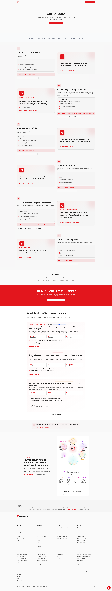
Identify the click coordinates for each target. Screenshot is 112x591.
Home (53, 1)
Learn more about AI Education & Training (26, 153)
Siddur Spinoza (80, 560)
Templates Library (40, 529)
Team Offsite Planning (41, 558)
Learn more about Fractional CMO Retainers (27, 78)
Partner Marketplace (41, 532)
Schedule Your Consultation (55, 299)
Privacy (34, 586)
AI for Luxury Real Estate (21, 558)
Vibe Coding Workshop (41, 556)
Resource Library (40, 527)
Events (38, 544)
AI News (38, 540)
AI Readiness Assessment (82, 527)
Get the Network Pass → (41, 474)
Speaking (19, 532)
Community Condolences (82, 558)
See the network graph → (62, 509)
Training (18, 536)
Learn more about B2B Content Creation (66, 191)
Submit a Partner (40, 534)
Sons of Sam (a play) (81, 566)
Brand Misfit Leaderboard (62, 536)
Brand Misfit (59, 534)
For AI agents (45, 586)
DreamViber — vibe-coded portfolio (84, 554)
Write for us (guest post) (41, 536)
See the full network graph (28, 474)
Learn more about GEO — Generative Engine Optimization (29, 228)
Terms (37, 586)
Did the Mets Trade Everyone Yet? (83, 571)
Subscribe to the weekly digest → (84, 509)
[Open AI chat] (109, 588)
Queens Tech (39, 564)
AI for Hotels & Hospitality (22, 554)
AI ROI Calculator (80, 532)
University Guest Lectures (42, 560)
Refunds (41, 586)
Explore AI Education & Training (66, 146)
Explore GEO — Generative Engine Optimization (69, 222)
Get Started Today (55, 23)
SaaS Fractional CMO (21, 562)
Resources (70, 1)
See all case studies (55, 414)
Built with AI (77, 1)
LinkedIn (18, 576)
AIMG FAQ (39, 546)
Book (58, 560)
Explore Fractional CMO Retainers (67, 70)
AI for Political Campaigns (22, 560)
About (57, 1)
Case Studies (19, 534)
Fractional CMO (20, 529)
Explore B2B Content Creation (25, 183)
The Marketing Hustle (61, 529)
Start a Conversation (90, 1)
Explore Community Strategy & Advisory (27, 110)
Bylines (58, 558)
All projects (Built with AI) (81, 552)
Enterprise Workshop (41, 552)
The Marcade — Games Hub (62, 527)
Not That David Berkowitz (82, 568)
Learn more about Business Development (66, 264)
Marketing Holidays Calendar (82, 534)
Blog (38, 538)
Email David (19, 578)
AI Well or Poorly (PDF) (81, 538)
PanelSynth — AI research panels (83, 556)
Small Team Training (41, 554)
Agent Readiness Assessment (82, 529)
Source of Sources (80, 536)
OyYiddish (79, 564)
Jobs (38, 542)
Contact (82, 1)
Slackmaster (59, 532)
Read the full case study (34, 346)
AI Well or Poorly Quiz (81, 540)
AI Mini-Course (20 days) (81, 542)
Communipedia (80, 562)
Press (58, 556)
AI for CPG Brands (20, 552)
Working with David (20, 538)
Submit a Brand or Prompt (62, 538)
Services (18, 527)
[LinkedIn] (94, 586)
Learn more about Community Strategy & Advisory (68, 116)
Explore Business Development (25, 257)
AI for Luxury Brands (21, 556)
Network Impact (60, 554)
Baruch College (40, 562)
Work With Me (63, 1)
